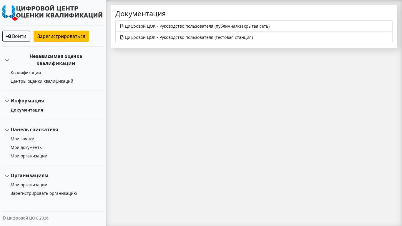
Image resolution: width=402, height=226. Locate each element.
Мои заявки (22, 139)
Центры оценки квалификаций (42, 81)
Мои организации (29, 156)
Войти (18, 36)
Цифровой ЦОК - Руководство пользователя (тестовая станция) (188, 37)
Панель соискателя (34, 129)
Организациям (30, 175)
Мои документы (27, 147)
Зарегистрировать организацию (44, 193)
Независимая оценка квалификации (55, 60)
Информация (27, 100)
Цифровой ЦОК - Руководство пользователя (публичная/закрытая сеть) (197, 26)
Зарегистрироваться (61, 36)
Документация (27, 110)
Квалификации (26, 72)
